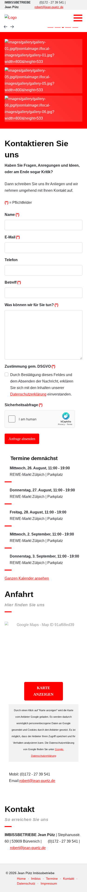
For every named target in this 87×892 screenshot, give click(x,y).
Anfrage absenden (22, 439)
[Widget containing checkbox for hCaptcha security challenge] (40, 419)
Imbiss (36, 878)
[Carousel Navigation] (43, 27)
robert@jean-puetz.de (49, 7)
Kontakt (68, 878)
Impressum (49, 883)
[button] (78, 18)
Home (21, 878)
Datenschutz (26, 883)
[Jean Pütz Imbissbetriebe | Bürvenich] (11, 17)
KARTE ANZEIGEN (43, 691)
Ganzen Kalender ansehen (27, 578)
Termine (52, 878)
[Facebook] (67, 18)
